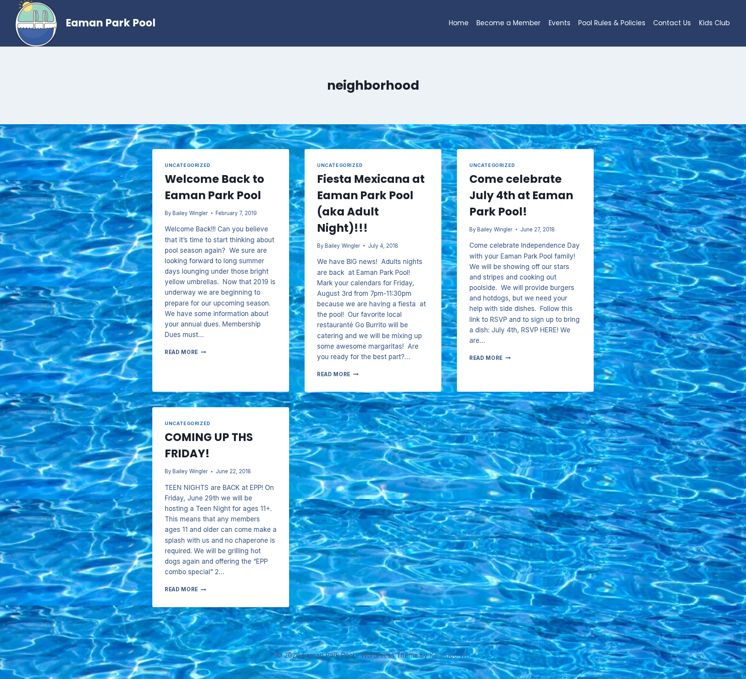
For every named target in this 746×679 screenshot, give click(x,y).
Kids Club (714, 23)
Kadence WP (450, 655)
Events (559, 23)
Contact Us (672, 23)
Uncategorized (188, 165)
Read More (185, 352)
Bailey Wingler (190, 213)
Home (459, 23)
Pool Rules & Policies (611, 23)
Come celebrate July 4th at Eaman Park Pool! (521, 195)
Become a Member (508, 23)
